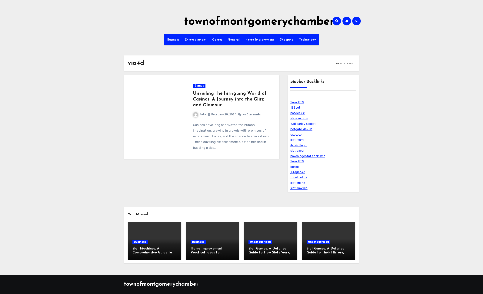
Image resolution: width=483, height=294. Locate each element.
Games (217, 39)
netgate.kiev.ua (301, 129)
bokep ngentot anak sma (307, 156)
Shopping (287, 39)
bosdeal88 (297, 113)
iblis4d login (298, 145)
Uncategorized (260, 241)
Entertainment (196, 39)
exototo (295, 134)
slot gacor (297, 150)
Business (173, 39)
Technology (307, 39)
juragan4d (297, 172)
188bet (295, 107)
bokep (294, 167)
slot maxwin (299, 188)
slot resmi (297, 140)
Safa (202, 114)
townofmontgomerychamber (259, 22)
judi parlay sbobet (303, 124)
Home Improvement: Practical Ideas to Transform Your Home (208, 253)
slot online (297, 183)
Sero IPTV (297, 102)
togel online (298, 177)
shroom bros (299, 118)
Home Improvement (259, 39)
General (234, 39)
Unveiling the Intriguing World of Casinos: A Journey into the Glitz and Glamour (229, 99)
